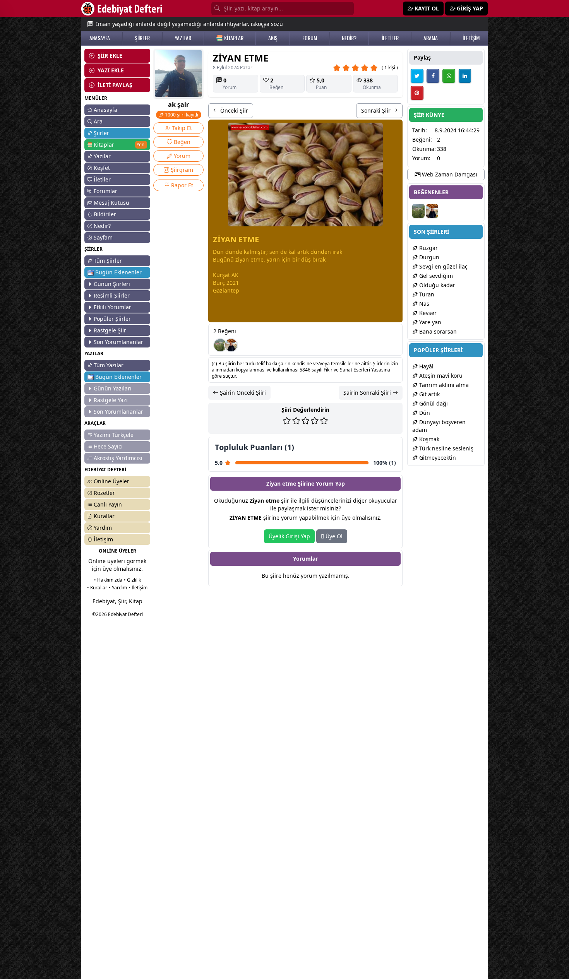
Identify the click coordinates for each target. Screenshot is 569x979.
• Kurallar (97, 587)
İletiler (102, 179)
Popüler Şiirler (112, 318)
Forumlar (105, 191)
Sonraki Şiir (376, 110)
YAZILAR (183, 38)
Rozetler (104, 492)
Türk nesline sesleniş (445, 448)
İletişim (103, 539)
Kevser (427, 313)
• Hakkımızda (108, 580)
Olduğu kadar (436, 285)
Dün (424, 412)
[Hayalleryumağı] (220, 345)
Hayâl (426, 366)
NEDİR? (349, 38)
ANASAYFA (99, 38)
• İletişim (138, 587)
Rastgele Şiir (110, 330)
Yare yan (429, 322)
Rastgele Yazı (111, 400)
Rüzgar (428, 248)
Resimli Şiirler (112, 295)
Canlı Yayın (108, 504)
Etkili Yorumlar (112, 307)
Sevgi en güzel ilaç (443, 266)
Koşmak (428, 439)
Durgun (428, 257)
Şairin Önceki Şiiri (242, 392)
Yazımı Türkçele (114, 434)
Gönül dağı (433, 403)
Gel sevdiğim (435, 275)
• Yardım (118, 587)
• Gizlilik (132, 580)
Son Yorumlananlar (118, 342)
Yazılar (102, 156)
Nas (423, 303)
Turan (426, 294)
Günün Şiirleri (112, 284)
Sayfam (103, 237)
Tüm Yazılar (108, 365)
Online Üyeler (111, 481)
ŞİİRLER (142, 38)
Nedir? (102, 225)
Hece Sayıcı (108, 446)
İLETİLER (390, 38)
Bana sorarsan (437, 331)
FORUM (309, 38)
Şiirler (101, 133)
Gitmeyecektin (437, 457)
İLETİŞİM (471, 38)
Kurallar (104, 516)
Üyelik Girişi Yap (289, 536)
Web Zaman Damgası (448, 174)
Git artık (429, 394)
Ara (98, 121)
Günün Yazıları (113, 388)
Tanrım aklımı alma (443, 385)
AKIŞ (273, 38)
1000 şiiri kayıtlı (181, 114)
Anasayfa (105, 109)
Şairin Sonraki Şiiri (367, 392)
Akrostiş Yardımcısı (118, 458)
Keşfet (102, 167)
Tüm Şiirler (108, 260)
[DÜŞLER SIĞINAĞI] (231, 345)
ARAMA (430, 38)
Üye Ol (333, 536)
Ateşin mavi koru (440, 375)
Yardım (103, 527)
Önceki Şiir (233, 110)
